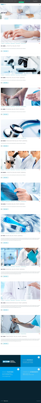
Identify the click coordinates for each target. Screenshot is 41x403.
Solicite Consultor (21, 2)
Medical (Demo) (13, 43)
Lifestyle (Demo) (7, 43)
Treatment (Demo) (23, 43)
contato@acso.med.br (7, 376)
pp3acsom (3, 43)
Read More (5, 82)
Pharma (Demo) (18, 43)
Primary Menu (39, 4)
